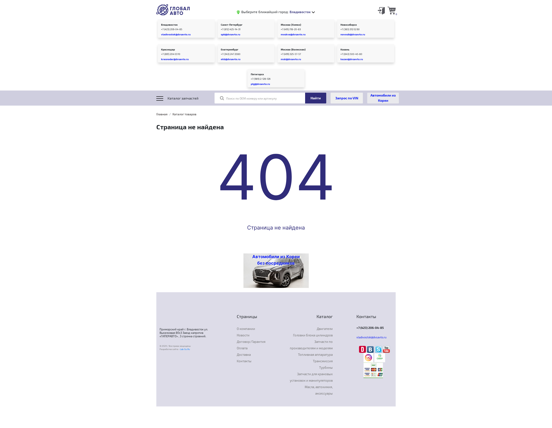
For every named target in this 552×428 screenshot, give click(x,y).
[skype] (379, 349)
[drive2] (363, 349)
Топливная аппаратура (315, 354)
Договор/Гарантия (251, 342)
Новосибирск (348, 24)
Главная (162, 114)
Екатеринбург (229, 49)
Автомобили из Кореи (383, 97)
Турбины (326, 367)
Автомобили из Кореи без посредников (276, 260)
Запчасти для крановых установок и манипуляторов (311, 377)
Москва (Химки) (291, 24)
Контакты (244, 361)
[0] (391, 10)
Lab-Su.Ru (185, 349)
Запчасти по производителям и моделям (311, 345)
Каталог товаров (184, 114)
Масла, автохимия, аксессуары (319, 390)
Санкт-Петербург (232, 24)
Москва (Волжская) (293, 49)
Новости (243, 335)
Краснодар (168, 49)
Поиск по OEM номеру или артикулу (251, 98)
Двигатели (325, 329)
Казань (344, 49)
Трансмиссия (323, 361)
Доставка (244, 354)
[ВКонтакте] (371, 349)
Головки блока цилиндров (313, 335)
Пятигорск (257, 74)
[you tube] (386, 349)
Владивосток (169, 24)
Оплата (242, 348)
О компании (246, 329)
